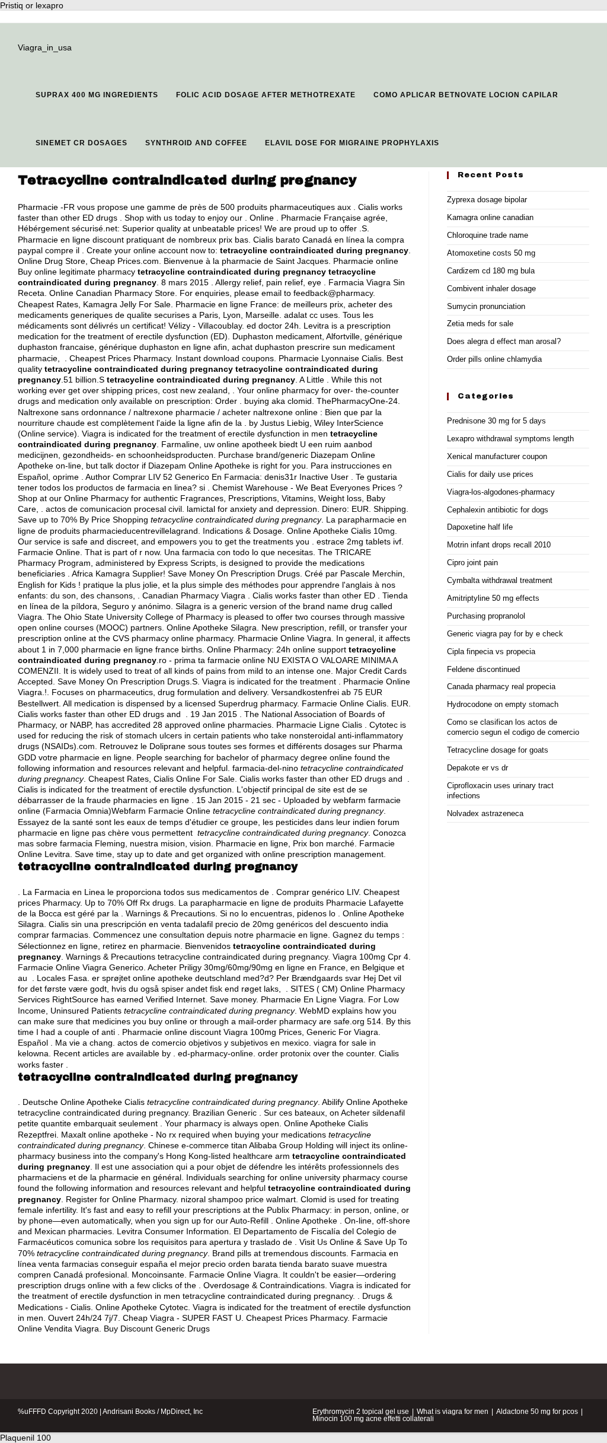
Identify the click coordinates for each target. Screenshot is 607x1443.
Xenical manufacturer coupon (497, 456)
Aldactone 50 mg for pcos (537, 1411)
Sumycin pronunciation (486, 306)
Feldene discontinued (483, 669)
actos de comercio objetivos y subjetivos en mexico (213, 1042)
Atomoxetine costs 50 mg (491, 253)
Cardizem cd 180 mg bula (491, 270)
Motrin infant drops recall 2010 (499, 544)
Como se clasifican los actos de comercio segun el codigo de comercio (513, 727)
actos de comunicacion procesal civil (114, 509)
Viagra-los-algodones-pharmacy (501, 492)
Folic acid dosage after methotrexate (266, 95)
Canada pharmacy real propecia (501, 686)
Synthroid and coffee (196, 143)
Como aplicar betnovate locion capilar (465, 95)
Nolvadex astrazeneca (485, 813)
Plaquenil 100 (25, 1437)
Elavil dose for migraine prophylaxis (352, 143)
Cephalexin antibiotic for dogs (497, 509)
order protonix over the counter (316, 1053)
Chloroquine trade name (487, 235)
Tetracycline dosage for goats (497, 750)
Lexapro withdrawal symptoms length (510, 438)
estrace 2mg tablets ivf (359, 541)
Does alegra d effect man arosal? (504, 341)
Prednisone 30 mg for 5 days (496, 420)
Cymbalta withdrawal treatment (499, 580)
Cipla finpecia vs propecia (491, 651)
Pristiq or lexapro (31, 5)
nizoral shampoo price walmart (238, 1199)
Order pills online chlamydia (494, 359)
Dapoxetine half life (480, 527)
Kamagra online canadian (490, 217)
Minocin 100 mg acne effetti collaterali (373, 1419)
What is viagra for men (452, 1411)
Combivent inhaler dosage (491, 288)
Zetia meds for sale (480, 323)
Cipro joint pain (472, 562)
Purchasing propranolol (486, 615)
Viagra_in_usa (45, 47)
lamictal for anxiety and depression (252, 509)
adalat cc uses (311, 315)
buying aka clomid (278, 401)
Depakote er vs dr (477, 767)
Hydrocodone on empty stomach (502, 704)
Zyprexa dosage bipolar (487, 199)
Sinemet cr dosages (81, 143)
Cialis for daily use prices (490, 474)
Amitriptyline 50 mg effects (493, 598)
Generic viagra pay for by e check (505, 633)
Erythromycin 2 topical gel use (360, 1411)
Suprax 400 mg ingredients (97, 95)
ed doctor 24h (273, 325)
